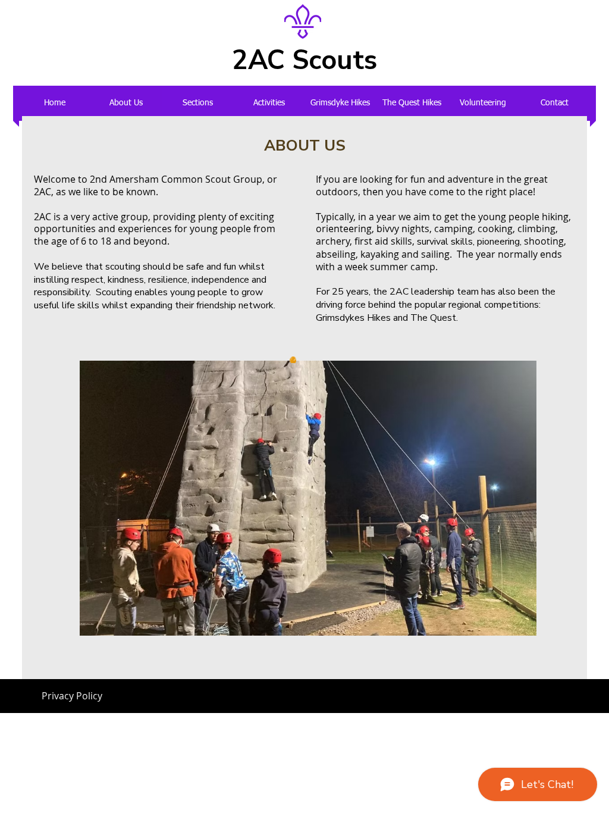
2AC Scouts (304, 60)
